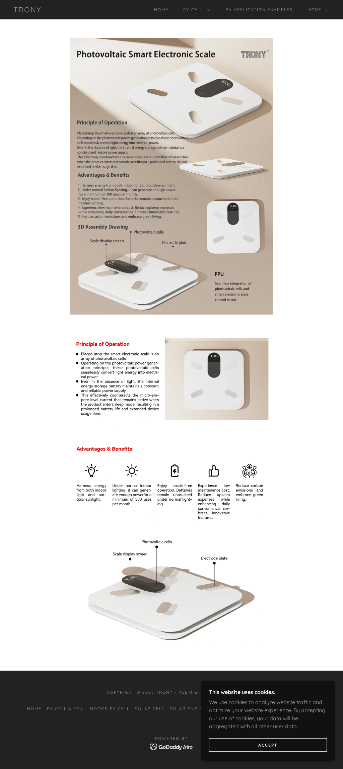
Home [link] (161, 9)
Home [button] (34, 708)
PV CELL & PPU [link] (65, 708)
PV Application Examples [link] (259, 9)
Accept (268, 745)
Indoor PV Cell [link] (109, 708)
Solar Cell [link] (149, 708)
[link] (27, 10)
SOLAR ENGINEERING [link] (195, 708)
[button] (195, 10)
